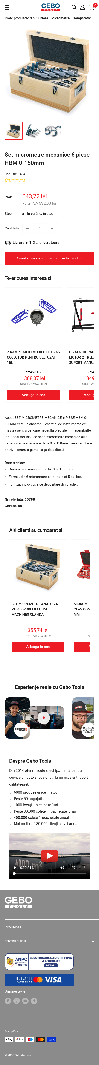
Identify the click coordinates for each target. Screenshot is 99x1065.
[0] (91, 7)
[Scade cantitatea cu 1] (27, 228)
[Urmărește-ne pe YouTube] (25, 1000)
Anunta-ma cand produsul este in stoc (49, 258)
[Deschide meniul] (7, 7)
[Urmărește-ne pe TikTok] (34, 1000)
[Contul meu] (82, 7)
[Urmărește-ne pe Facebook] (8, 1000)
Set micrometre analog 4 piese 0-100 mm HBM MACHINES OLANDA (35, 609)
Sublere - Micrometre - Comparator (63, 18)
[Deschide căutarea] (74, 7)
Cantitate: (12, 228)
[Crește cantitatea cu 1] (52, 228)
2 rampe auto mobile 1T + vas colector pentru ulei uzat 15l (33, 357)
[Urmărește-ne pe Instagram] (16, 1000)
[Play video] (43, 717)
